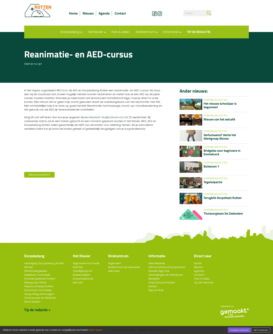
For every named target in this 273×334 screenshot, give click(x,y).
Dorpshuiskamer (83, 278)
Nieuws (88, 13)
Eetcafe (78, 282)
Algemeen (114, 263)
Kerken (152, 286)
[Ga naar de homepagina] (41, 10)
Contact (120, 13)
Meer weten (95, 330)
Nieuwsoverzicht (39, 175)
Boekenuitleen (81, 275)
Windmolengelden (35, 271)
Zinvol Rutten (32, 301)
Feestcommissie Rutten (38, 286)
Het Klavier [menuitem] (95, 32)
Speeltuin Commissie (37, 275)
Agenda (104, 13)
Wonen (28, 267)
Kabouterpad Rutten (161, 282)
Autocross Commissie (37, 290)
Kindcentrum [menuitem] (145, 32)
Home (73, 13)
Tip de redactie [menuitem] (198, 32)
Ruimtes (78, 267)
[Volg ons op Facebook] (154, 13)
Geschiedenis (156, 263)
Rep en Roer (156, 290)
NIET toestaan (261, 330)
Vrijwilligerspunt (82, 271)
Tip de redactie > (37, 310)
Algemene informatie (86, 263)
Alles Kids (114, 271)
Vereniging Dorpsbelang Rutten (44, 263)
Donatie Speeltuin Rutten (39, 278)
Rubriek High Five (158, 271)
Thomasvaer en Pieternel (40, 298)
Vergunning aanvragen (39, 294)
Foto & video (202, 278)
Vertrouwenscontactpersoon (166, 267)
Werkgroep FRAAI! (35, 282)
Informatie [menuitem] (170, 32)
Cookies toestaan (239, 330)
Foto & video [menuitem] (120, 32)
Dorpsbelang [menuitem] (69, 32)
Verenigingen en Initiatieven (165, 275)
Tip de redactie (203, 282)
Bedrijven (154, 278)
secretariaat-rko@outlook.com (104, 117)
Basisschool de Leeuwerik (124, 267)
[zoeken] (208, 13)
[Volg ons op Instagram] (159, 13)
